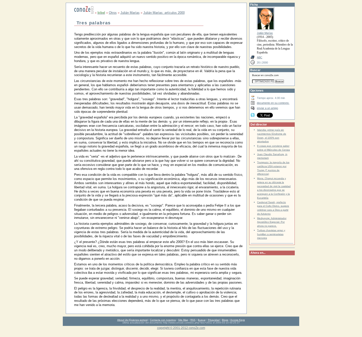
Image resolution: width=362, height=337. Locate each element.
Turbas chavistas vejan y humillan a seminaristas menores (271, 234)
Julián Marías (130, 13)
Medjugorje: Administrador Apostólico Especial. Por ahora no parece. (271, 222)
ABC (259, 57)
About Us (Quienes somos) (132, 320)
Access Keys (237, 320)
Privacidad (214, 320)
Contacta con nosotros (163, 320)
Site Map (183, 320)
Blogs (225, 320)
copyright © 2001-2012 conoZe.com (181, 327)
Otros (113, 13)
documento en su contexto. (273, 102)
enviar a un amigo (267, 108)
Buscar (202, 320)
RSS (193, 320)
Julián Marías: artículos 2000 (164, 13)
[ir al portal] (84, 13)
